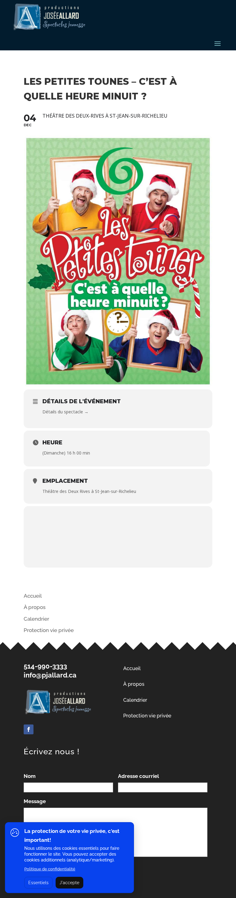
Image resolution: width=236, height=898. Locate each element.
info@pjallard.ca (50, 675)
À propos (34, 607)
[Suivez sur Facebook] (28, 729)
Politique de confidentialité (49, 869)
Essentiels (38, 882)
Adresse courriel (138, 776)
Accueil (33, 596)
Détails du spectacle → (65, 412)
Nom (30, 776)
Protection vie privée (147, 716)
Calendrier (36, 619)
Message (35, 801)
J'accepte (69, 882)
